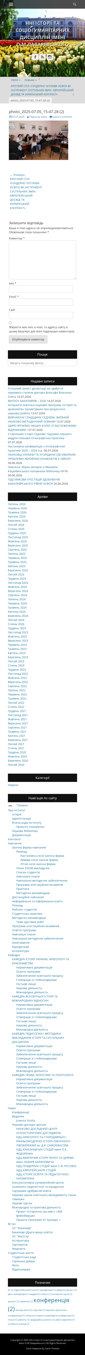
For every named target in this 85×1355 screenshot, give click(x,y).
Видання (18, 1116)
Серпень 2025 (17, 549)
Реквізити (18, 1249)
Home (16, 80)
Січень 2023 (16, 665)
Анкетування (21, 942)
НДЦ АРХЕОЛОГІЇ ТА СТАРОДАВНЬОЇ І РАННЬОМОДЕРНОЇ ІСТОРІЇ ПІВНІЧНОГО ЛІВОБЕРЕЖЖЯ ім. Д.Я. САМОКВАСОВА (43, 1141)
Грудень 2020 (17, 752)
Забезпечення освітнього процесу (39, 976)
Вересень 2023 (18, 640)
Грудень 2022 (17, 669)
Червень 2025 (17, 558)
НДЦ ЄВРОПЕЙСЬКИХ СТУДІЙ (36, 1170)
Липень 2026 (17, 504)
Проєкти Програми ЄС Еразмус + (38, 1220)
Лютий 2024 (16, 620)
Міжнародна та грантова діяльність (36, 1207)
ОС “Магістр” (20, 1236)
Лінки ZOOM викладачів (32, 868)
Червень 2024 (17, 603)
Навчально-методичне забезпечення (41, 880)
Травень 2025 (17, 562)
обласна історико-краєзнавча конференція (50, 1315)
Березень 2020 (18, 760)
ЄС (11, 1290)
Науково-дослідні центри (29, 1124)
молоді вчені (24, 1310)
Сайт (12, 310)
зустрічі (13, 1301)
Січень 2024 (16, 624)
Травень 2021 (17, 731)
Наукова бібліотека (25, 831)
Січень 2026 (16, 529)
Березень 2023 (18, 657)
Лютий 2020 (16, 765)
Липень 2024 (17, 599)
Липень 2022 (17, 690)
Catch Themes (52, 1348)
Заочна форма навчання (29, 847)
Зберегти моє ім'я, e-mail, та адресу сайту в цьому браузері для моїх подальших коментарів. (42, 329)
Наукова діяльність (29, 988)
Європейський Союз (26, 1290)
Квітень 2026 (17, 516)
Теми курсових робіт (30, 922)
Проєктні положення (30, 827)
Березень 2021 (18, 740)
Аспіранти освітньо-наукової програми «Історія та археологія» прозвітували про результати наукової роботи (42, 409)
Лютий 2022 (16, 702)
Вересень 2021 (18, 723)
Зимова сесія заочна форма (39, 860)
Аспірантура (20, 951)
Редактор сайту (38, 116)
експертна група (62, 1294)
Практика (22, 889)
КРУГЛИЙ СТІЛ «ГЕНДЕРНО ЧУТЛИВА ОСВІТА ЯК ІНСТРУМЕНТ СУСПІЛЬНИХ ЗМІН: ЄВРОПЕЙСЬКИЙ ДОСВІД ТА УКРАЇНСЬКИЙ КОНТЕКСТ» (42, 90)
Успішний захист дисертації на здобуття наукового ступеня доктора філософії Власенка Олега (40, 393)
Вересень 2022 (18, 682)
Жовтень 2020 (17, 756)
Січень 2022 (16, 707)
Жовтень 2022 (17, 678)
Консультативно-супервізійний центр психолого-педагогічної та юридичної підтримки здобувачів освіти (38, 1187)
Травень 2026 (17, 512)
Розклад (21, 851)
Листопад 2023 (18, 632)
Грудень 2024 (17, 578)
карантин (26, 1301)
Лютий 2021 (16, 744)
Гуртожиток (20, 1244)
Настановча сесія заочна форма (42, 856)
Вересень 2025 (18, 545)
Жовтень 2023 (17, 636)
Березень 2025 (18, 570)
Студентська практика (27, 913)
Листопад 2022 (18, 674)
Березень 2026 (18, 520)
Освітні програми (24, 930)
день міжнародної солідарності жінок (29, 1294)
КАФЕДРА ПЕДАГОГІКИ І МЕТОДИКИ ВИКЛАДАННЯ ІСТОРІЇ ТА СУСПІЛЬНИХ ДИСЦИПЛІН (38, 1038)
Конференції (20, 1112)
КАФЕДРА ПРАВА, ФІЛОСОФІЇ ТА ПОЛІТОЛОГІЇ (42, 1075)
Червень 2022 (17, 694)
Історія (16, 814)
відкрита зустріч (67, 1290)
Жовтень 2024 (17, 587)
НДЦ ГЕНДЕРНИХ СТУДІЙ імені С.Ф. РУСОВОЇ (46, 1166)
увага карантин (65, 1319)
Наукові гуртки (22, 1203)
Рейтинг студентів (24, 909)
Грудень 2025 (17, 533)
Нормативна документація (34, 967)
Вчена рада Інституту (26, 822)
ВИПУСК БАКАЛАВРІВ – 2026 (27, 401)
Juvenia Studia (25, 1120)
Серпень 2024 (17, 595)
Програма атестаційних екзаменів (39, 885)
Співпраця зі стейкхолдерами (36, 980)
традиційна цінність (42, 1319)
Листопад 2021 (18, 715)
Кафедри (14, 955)
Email (14, 296)
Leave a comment (62, 116)
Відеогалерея (21, 1269)
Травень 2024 (17, 607)
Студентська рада (24, 1257)
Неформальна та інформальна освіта (37, 901)
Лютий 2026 (16, 525)
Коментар (17, 238)
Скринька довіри (23, 1261)
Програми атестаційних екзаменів (35, 926)
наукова (39, 1310)
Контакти (14, 839)
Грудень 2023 (17, 628)
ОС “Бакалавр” (22, 1228)
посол (12, 1319)
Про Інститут (16, 810)
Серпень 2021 (17, 727)
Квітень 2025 (17, 566)
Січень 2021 (16, 748)
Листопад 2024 (18, 583)
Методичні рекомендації (33, 893)
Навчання (15, 843)
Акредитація (20, 947)
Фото (15, 1265)
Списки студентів (28, 872)
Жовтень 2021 (17, 719)
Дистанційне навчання (28, 897)
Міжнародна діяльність (32, 992)
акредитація (48, 1290)
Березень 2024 (18, 616)
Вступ (12, 1224)
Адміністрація (21, 818)
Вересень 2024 (18, 591)
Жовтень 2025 (17, 541)
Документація (21, 835)
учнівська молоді (18, 1323)
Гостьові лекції (26, 984)
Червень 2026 (17, 508)
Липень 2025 (17, 554)
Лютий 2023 (16, 661)
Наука (12, 1108)
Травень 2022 (17, 698)
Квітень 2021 (17, 736)
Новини (31, 80)
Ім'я (12, 283)
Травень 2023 (17, 649)
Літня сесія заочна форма (38, 864)
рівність (23, 1319)
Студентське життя (21, 1253)
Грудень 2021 (17, 711)
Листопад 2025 (18, 537)
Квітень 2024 (17, 611)
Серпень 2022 (17, 686)
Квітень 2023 (17, 653)
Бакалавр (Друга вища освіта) (32, 1232)
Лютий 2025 (16, 574)
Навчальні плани (28, 876)
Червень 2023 (17, 645)
